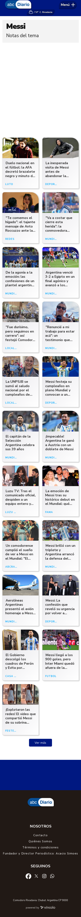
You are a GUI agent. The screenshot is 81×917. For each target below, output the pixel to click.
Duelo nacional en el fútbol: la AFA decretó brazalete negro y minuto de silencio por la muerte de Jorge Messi (20, 176)
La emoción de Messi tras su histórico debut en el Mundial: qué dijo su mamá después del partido (60, 504)
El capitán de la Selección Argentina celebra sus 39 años (19, 443)
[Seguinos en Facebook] (28, 876)
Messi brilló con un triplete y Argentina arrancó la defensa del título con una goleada (60, 556)
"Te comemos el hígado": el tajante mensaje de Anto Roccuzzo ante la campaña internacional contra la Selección (20, 233)
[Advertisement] (40, 89)
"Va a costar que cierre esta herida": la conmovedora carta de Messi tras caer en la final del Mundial (58, 231)
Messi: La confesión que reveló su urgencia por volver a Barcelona (60, 609)
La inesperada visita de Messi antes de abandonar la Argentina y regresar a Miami (58, 174)
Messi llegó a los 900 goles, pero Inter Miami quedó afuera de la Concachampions (59, 663)
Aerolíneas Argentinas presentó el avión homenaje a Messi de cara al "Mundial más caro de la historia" (20, 613)
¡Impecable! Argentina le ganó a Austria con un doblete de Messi (59, 443)
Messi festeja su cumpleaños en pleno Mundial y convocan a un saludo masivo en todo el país (59, 392)
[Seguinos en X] (36, 876)
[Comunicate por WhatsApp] (52, 876)
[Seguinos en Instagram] (44, 876)
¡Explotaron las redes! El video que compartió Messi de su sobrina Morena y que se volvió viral (20, 720)
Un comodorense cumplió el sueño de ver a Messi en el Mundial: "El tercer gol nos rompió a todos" (19, 556)
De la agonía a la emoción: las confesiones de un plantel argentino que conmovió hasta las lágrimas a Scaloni (20, 285)
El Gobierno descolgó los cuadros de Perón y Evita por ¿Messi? (19, 663)
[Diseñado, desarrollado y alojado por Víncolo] (47, 908)
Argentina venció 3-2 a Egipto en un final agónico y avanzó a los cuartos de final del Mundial (60, 283)
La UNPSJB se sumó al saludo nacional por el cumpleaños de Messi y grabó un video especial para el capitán (18, 394)
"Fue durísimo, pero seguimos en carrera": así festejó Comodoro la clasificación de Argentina (20, 338)
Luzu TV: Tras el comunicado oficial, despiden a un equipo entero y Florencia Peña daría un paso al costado (20, 504)
